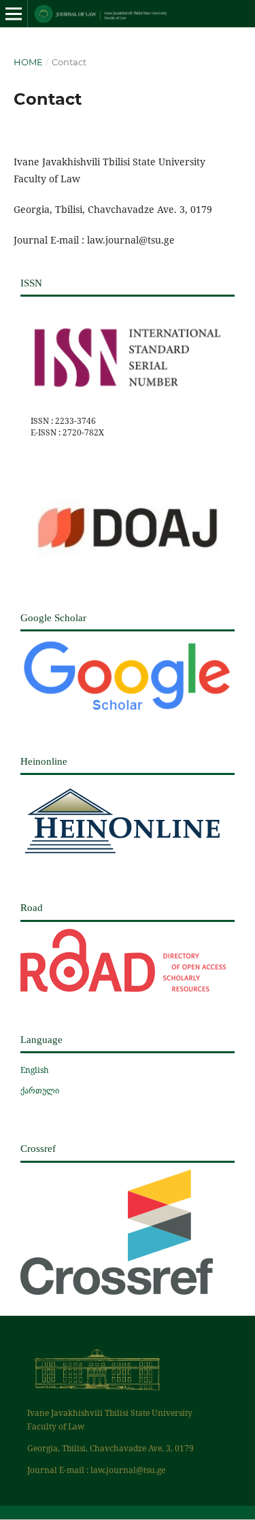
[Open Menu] (13, 13)
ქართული (39, 1090)
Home (28, 61)
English (34, 1070)
